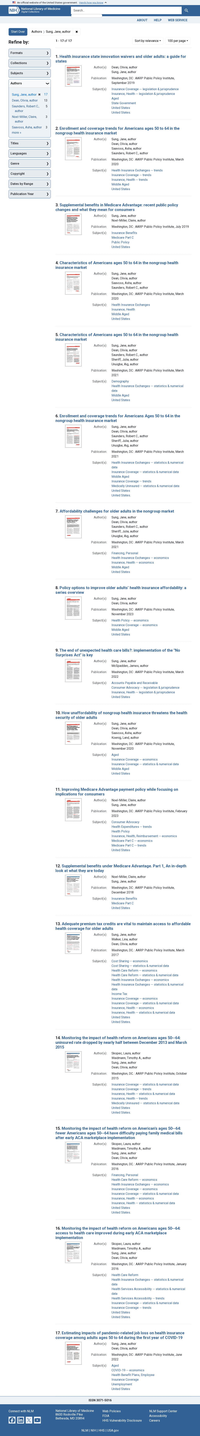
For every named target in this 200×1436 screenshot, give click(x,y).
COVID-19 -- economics (128, 1370)
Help (158, 20)
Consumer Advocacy (125, 822)
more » (16, 132)
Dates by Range (22, 184)
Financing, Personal (125, 553)
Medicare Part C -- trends (129, 845)
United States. (121, 112)
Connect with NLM (21, 1411)
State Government (124, 103)
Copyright (18, 174)
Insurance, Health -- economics (133, 562)
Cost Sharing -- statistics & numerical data (140, 966)
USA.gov (113, 1430)
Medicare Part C (123, 237)
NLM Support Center (163, 1411)
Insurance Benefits (124, 233)
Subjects (17, 73)
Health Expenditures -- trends (132, 827)
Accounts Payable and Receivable (135, 683)
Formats (17, 53)
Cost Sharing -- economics (130, 961)
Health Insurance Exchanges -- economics (140, 558)
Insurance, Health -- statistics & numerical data (143, 1012)
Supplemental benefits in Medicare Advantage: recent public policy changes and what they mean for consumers (116, 207)
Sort (147, 41)
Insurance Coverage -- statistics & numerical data (145, 472)
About (142, 20)
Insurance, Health (123, 309)
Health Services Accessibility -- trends (138, 1298)
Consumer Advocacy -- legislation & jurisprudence (145, 687)
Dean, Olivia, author (25, 100)
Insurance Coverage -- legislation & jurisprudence (145, 89)
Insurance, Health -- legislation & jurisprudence (143, 94)
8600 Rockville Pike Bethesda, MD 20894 (69, 1416)
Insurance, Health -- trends (130, 180)
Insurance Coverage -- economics (135, 625)
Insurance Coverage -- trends (131, 175)
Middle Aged (120, 184)
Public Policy (120, 242)
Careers (154, 1420)
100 (177, 41)
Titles (15, 143)
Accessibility (158, 1416)
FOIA (105, 1416)
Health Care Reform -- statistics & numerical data (145, 975)
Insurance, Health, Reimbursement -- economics (144, 836)
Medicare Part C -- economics (132, 841)
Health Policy (121, 831)
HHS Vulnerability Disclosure (122, 1420)
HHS (101, 1430)
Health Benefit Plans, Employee (133, 1375)
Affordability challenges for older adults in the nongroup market (117, 511)
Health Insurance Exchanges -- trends (137, 170)
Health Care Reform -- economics (134, 970)
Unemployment (122, 1384)
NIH (93, 1430)
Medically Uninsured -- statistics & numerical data (145, 486)
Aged (115, 98)
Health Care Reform (125, 1275)
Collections (19, 63)
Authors (16, 83)
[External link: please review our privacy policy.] (12, 1420)
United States (121, 108)
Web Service (178, 20)
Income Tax (119, 994)
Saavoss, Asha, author (27, 127)
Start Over (18, 32)
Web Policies (111, 1411)
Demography (120, 381)
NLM (84, 1430)
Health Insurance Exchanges (131, 305)
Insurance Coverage (125, 1379)
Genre (15, 163)
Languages (19, 153)
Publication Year (22, 194)
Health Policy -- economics (130, 620)
